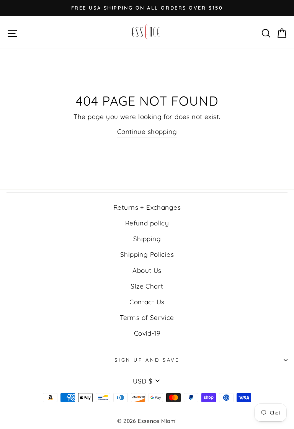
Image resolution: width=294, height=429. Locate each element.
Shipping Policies (147, 254)
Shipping (147, 239)
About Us (146, 270)
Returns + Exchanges (147, 207)
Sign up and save (147, 360)
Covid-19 (147, 333)
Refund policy (147, 223)
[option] (147, 8)
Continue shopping (147, 131)
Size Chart (147, 286)
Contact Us (146, 302)
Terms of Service (147, 317)
